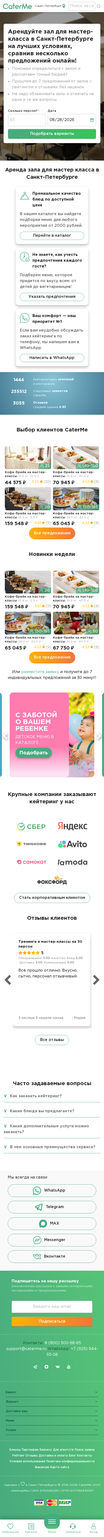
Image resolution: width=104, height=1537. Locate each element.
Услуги (11, 1430)
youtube (69, 1367)
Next (99, 736)
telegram (35, 1367)
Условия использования (27, 1461)
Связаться (73, 1532)
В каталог (32, 749)
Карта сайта (59, 1467)
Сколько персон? (22, 111)
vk (57, 1367)
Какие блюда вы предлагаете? (42, 1111)
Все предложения (52, 533)
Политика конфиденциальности (70, 1461)
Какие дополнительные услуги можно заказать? (46, 1129)
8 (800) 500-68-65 (63, 1343)
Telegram (55, 1207)
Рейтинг (18, 1455)
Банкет (11, 1392)
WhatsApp (54, 1190)
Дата (52, 111)
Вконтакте (54, 1256)
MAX (54, 1223)
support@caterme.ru (26, 1349)
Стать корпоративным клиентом (52, 898)
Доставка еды (17, 1411)
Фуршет (12, 1401)
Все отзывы (52, 1040)
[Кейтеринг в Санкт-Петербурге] (17, 6)
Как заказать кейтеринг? (36, 1096)
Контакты (84, 1455)
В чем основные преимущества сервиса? (52, 1147)
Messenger (54, 1240)
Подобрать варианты (52, 134)
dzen (46, 1367)
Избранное (10, 1532)
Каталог (31, 1532)
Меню (52, 1532)
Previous (5, 736)
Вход (93, 1532)
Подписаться (52, 1321)
